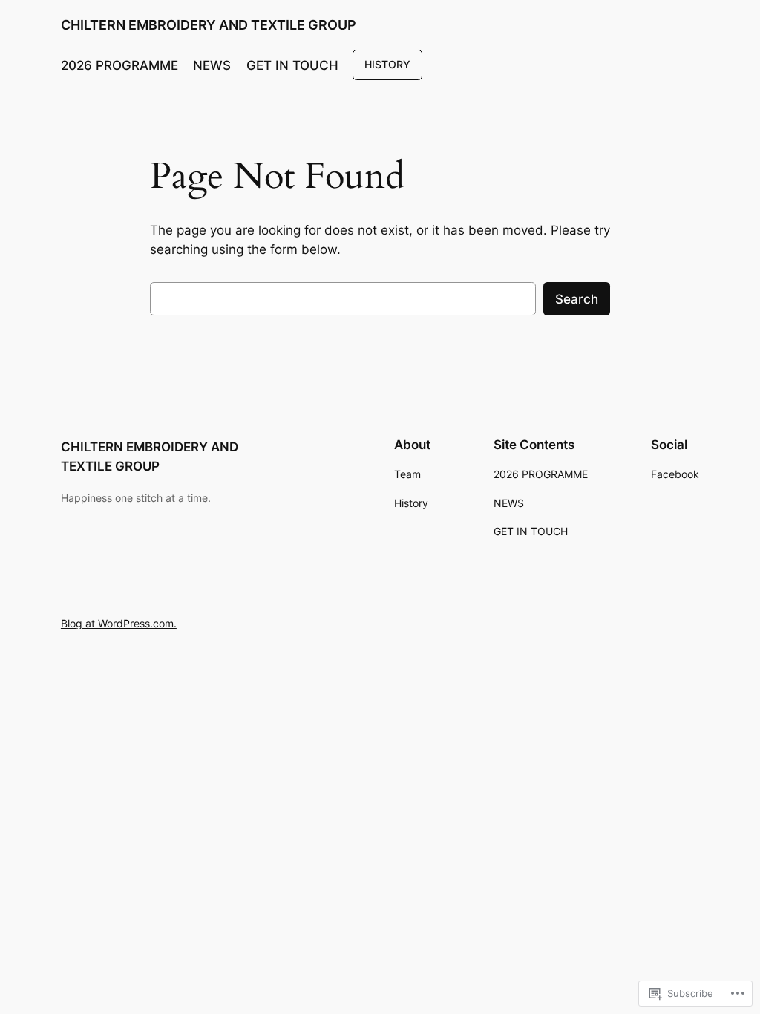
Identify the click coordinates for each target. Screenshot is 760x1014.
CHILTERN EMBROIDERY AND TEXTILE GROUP (208, 25)
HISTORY (387, 64)
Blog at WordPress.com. (119, 623)
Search (576, 299)
